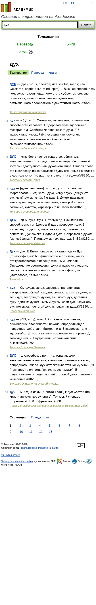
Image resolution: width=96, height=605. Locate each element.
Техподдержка (29, 447)
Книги (70, 44)
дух (12, 120)
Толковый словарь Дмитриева (29, 211)
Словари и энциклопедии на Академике (38, 16)
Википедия (16, 279)
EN (65, 3)
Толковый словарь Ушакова (27, 243)
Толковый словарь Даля (25, 180)
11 (31, 431)
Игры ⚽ (26, 52)
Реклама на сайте (48, 447)
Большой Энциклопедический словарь (34, 383)
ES (81, 3)
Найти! (86, 25)
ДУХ (13, 84)
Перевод (37, 72)
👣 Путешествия (10, 455)
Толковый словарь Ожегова (27, 347)
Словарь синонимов (22, 311)
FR (90, 3)
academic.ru (17, 7)
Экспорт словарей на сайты (17, 461)
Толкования (48, 37)
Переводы (25, 44)
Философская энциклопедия (28, 112)
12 (41, 431)
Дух (12, 251)
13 (50, 431)
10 (21, 431)
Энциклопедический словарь (28, 148)
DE (73, 3)
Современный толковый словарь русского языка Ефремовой (49, 405)
